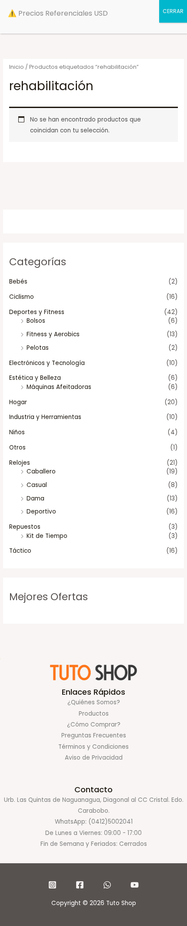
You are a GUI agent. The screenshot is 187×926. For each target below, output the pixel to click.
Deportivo (41, 511)
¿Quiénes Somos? (93, 702)
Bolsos (36, 321)
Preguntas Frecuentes (93, 735)
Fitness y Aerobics (53, 334)
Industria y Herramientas (45, 417)
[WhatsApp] (107, 884)
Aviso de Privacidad (94, 758)
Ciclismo (21, 297)
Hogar (18, 402)
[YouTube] (134, 884)
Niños (17, 432)
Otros (17, 447)
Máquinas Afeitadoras (59, 387)
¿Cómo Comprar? (93, 724)
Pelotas (38, 348)
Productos (94, 714)
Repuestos (24, 527)
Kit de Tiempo (47, 536)
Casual (37, 485)
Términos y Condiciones (93, 747)
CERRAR (173, 11)
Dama (35, 498)
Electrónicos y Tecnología (47, 363)
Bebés (18, 281)
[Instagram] (52, 884)
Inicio (16, 67)
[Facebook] (79, 884)
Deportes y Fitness (36, 312)
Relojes (19, 463)
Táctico (20, 551)
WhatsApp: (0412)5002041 (94, 822)
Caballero (41, 471)
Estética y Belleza (35, 378)
